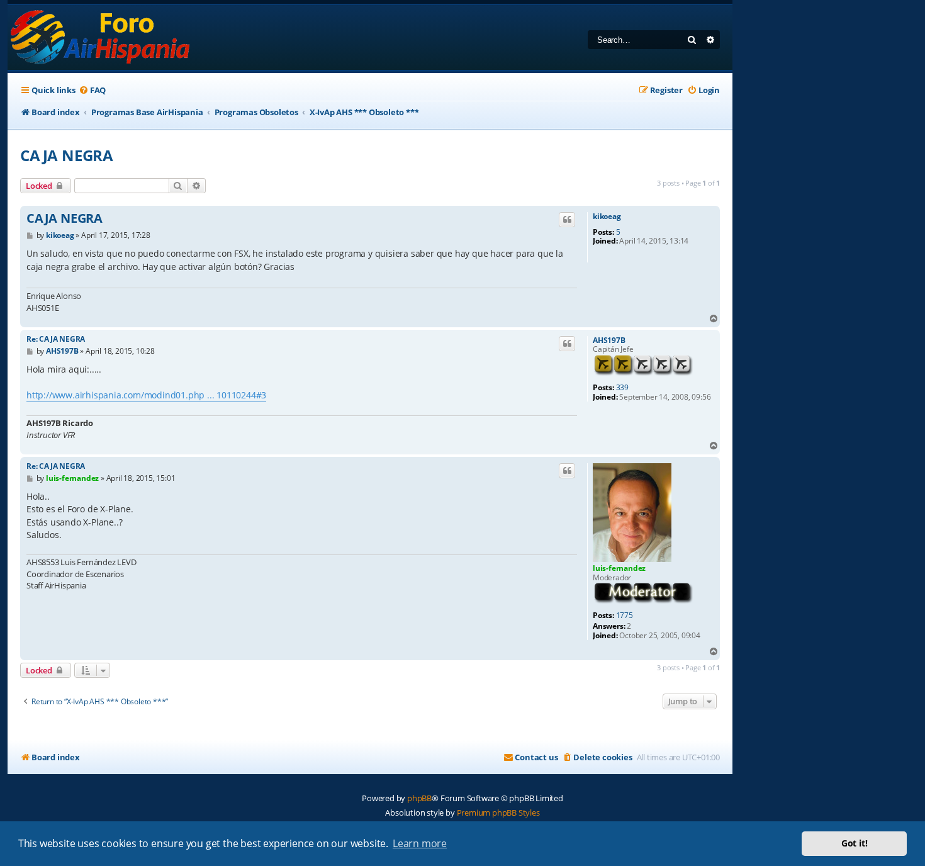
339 (622, 387)
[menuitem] (92, 90)
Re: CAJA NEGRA (55, 339)
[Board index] (101, 37)
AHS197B (609, 340)
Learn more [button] (420, 843)
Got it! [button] (854, 843)
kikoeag (607, 216)
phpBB (419, 798)
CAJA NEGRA (66, 155)
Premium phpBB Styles (498, 812)
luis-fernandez (619, 568)
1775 (624, 615)
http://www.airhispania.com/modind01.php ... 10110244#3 (146, 395)
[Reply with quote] (567, 219)
